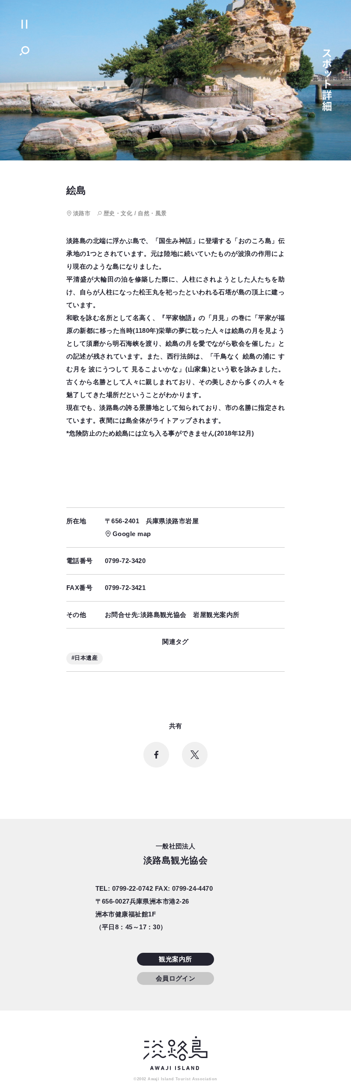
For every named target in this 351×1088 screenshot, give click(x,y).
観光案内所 (175, 959)
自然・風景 (152, 213)
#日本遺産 (84, 658)
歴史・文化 (118, 213)
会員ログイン (176, 978)
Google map (132, 533)
